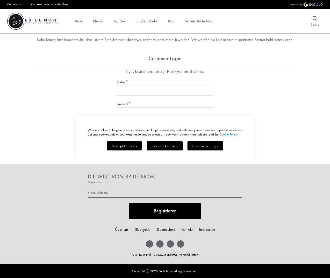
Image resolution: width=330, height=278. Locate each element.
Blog (171, 21)
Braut (79, 21)
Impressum (207, 229)
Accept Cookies (124, 146)
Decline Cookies (164, 146)
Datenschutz (166, 229)
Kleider (98, 21)
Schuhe (119, 21)
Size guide (143, 229)
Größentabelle (147, 21)
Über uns (122, 229)
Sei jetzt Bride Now (199, 21)
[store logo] (32, 21)
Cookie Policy (228, 134)
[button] (14, 4)
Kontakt (187, 229)
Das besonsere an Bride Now (49, 4)
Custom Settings (205, 146)
